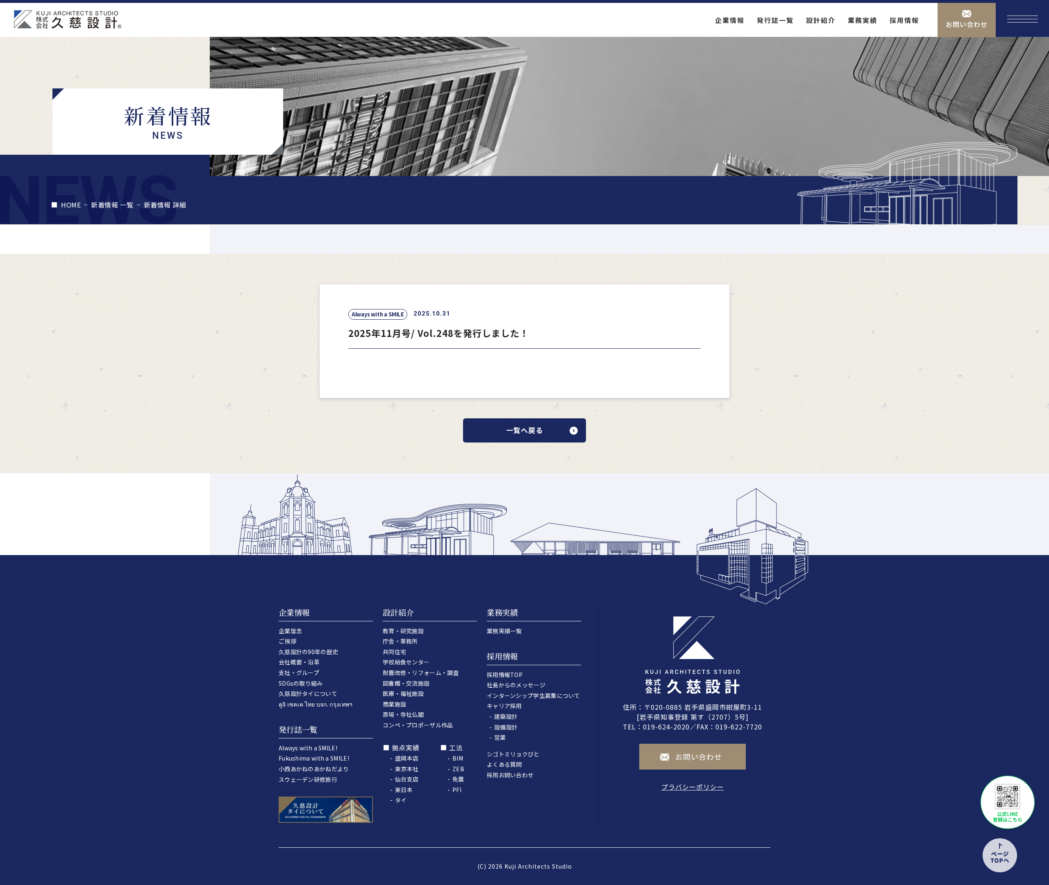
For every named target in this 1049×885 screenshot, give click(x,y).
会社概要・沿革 (299, 662)
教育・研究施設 (403, 631)
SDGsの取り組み (301, 683)
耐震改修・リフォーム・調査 (421, 672)
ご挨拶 (287, 641)
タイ (401, 800)
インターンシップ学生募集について (533, 695)
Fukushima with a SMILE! (314, 758)
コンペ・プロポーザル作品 (418, 725)
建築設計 (506, 716)
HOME (71, 205)
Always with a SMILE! (308, 748)
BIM (457, 758)
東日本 (404, 790)
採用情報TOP (504, 675)
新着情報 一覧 (112, 205)
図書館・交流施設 (406, 683)
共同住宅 (394, 652)
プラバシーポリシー (692, 787)
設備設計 (506, 727)
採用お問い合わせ (510, 775)
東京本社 (406, 769)
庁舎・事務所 (400, 641)
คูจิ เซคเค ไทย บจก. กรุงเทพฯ (316, 704)
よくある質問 (504, 764)
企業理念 (290, 631)
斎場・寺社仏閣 (403, 714)
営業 (500, 737)
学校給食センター (406, 662)
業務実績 (862, 20)
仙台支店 (406, 779)
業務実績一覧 (504, 631)
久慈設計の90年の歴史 (308, 652)
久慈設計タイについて (308, 693)
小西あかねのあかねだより (314, 769)
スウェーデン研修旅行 (308, 779)
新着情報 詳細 (165, 205)
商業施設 (394, 704)
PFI (456, 790)
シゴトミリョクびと (513, 754)
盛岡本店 (406, 758)
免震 (458, 779)
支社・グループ (299, 672)
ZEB (458, 769)
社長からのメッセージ (516, 685)
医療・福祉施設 (403, 693)
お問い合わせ (967, 24)
